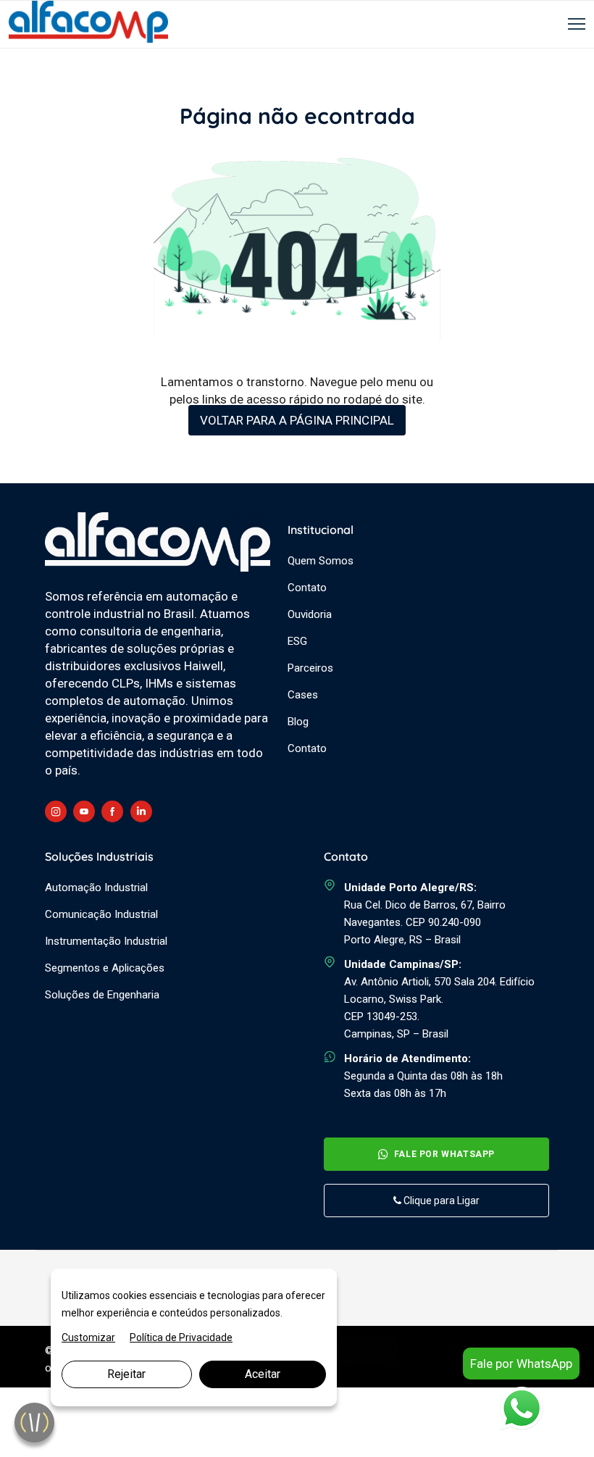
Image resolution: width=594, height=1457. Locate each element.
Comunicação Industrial (101, 914)
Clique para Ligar (440, 1200)
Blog (298, 721)
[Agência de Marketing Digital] (352, 1362)
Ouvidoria (310, 614)
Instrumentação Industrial (106, 941)
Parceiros (310, 668)
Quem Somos (321, 560)
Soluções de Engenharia (102, 994)
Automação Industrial (96, 887)
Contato (307, 587)
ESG (297, 641)
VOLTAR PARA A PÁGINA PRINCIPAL (297, 420)
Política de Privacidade (181, 1337)
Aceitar (262, 1374)
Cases (303, 694)
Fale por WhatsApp (444, 1154)
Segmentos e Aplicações (104, 967)
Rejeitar (126, 1374)
